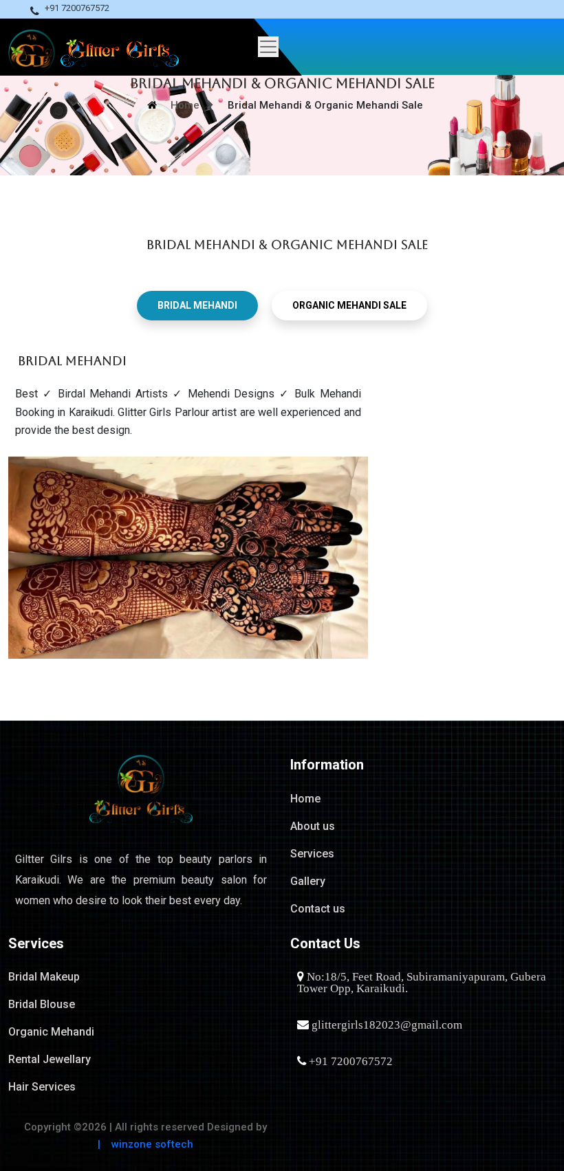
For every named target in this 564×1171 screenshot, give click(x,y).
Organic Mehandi (51, 1031)
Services (312, 853)
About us (312, 826)
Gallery (307, 881)
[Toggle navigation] (199, 47)
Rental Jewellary (49, 1059)
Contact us (317, 908)
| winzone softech (145, 1144)
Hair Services (42, 1086)
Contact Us (325, 943)
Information (327, 764)
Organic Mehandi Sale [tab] (349, 305)
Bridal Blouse (41, 1004)
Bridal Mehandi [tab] (197, 305)
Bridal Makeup (44, 976)
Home (185, 105)
